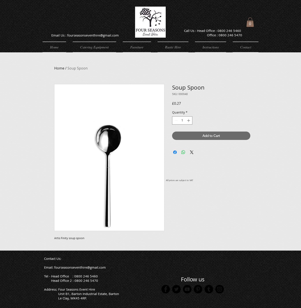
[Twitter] (176, 289)
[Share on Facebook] (175, 152)
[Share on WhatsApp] (183, 152)
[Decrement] (175, 120)
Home (59, 68)
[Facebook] (165, 289)
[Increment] (189, 120)
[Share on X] (191, 152)
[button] (250, 22)
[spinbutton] (182, 120)
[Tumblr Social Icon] (208, 289)
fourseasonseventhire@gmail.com (80, 267)
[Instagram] (219, 289)
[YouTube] (187, 289)
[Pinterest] (198, 289)
